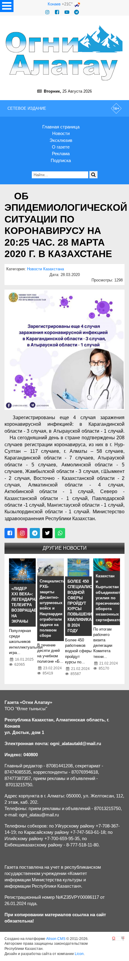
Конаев (54, 4)
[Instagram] (47, 12)
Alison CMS (55, 939)
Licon (79, 954)
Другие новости (65, 548)
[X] (47, 533)
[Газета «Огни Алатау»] (64, 53)
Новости (61, 133)
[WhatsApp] (60, 533)
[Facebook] (57, 12)
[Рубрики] (7, 6)
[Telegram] (76, 12)
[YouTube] (66, 12)
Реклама (61, 153)
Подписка (61, 160)
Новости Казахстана (45, 269)
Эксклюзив (61, 140)
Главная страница (61, 126)
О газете (61, 146)
